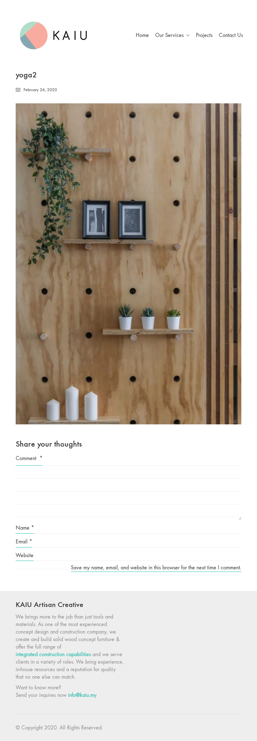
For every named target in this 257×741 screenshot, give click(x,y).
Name (25, 528)
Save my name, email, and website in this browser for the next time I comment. (156, 567)
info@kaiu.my (82, 695)
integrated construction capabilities (53, 654)
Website (25, 555)
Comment (29, 458)
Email (24, 541)
